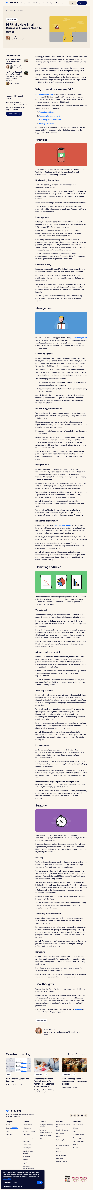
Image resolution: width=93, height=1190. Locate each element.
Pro (41, 1138)
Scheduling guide (78, 1138)
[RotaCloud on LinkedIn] (85, 1115)
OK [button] (40, 1182)
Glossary (76, 1128)
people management (78, 338)
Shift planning (27, 1128)
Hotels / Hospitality (62, 1130)
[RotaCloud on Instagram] (74, 1115)
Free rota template (78, 1141)
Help (7, 1131)
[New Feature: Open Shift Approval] (18, 1065)
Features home (27, 1125)
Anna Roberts (16, 37)
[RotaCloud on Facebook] (71, 1115)
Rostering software (45, 1135)
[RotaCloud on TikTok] (78, 1115)
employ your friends (63, 525)
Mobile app (26, 1141)
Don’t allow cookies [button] (10, 1182)
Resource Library (78, 1125)
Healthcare (59, 1158)
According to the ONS (44, 94)
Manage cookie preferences (11, 1186)
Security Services (61, 1161)
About (8, 1125)
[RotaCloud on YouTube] (82, 1115)
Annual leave (26, 1134)
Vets (57, 1148)
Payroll (25, 1163)
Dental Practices (61, 1155)
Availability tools (28, 1148)
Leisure (58, 1152)
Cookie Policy (7, 1178)
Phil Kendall (46, 1090)
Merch (8, 1138)
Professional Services (62, 1145)
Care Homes (60, 1133)
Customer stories (78, 1134)
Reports (25, 1159)
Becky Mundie (10, 1085)
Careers (8, 1128)
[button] (25, 3)
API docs (76, 1148)
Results (75, 1144)
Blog (74, 1131)
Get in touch (9, 1134)
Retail (58, 1136)
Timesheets (26, 1156)
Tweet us (78, 1009)
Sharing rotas (27, 1144)
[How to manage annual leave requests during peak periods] (74, 1065)
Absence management (30, 1138)
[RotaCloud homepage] (12, 3)
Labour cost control (29, 1131)
